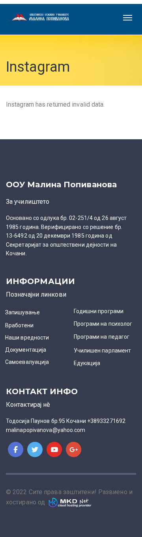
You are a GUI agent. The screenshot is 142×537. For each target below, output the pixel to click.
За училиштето (27, 201)
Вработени (19, 325)
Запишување (22, 312)
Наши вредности (27, 337)
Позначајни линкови (36, 294)
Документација (25, 350)
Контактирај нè (28, 404)
